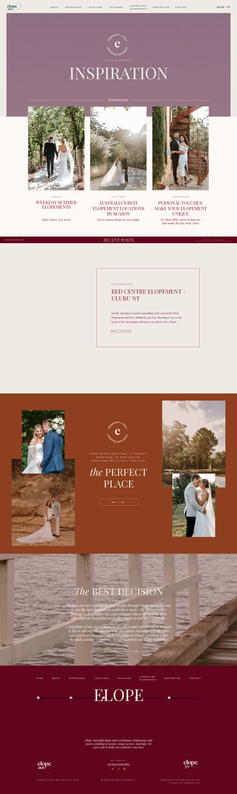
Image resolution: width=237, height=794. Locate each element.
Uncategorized (14, 240)
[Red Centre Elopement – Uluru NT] (70, 308)
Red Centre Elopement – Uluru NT (148, 294)
